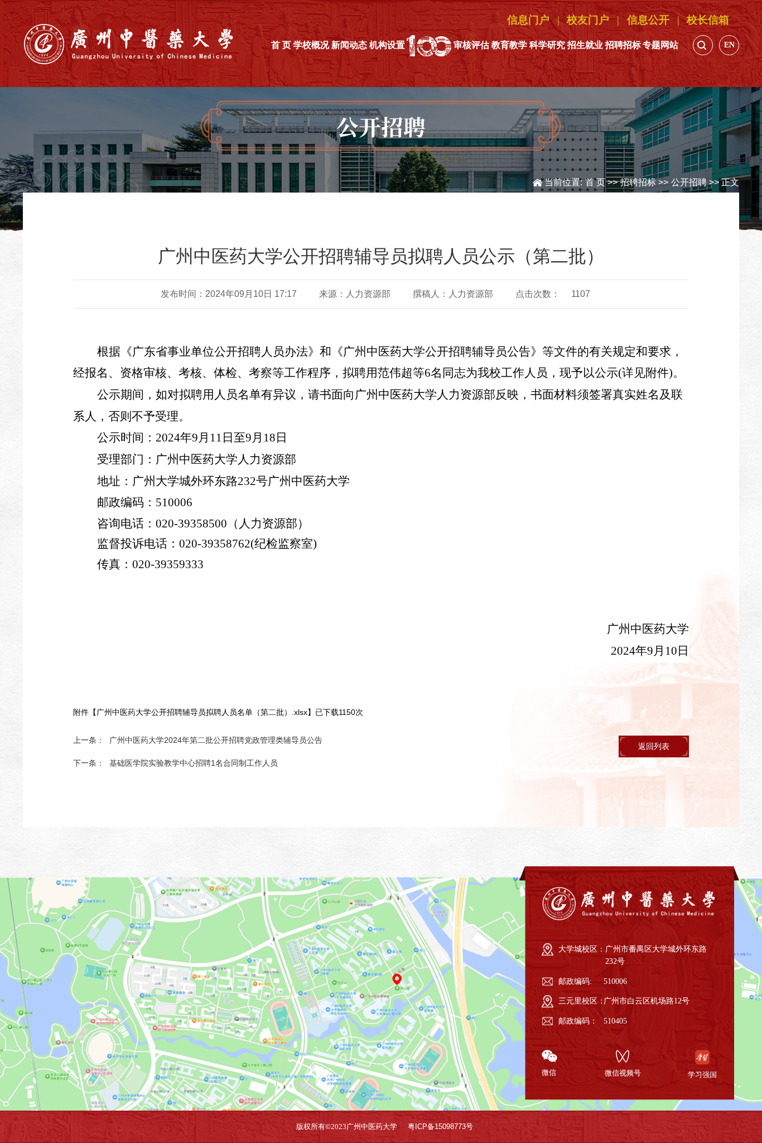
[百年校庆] (429, 45)
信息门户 (528, 20)
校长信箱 (708, 20)
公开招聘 (689, 182)
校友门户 (588, 20)
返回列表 (653, 746)
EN (729, 45)
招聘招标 (638, 182)
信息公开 (648, 20)
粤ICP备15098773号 (440, 1127)
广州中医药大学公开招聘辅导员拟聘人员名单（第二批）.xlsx (202, 712)
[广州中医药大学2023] (129, 43)
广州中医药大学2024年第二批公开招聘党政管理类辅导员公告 (215, 740)
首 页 (595, 182)
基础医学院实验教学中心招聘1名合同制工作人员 (193, 762)
